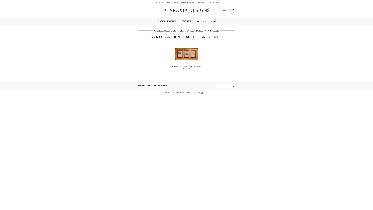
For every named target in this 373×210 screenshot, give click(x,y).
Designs (186, 10)
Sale (213, 21)
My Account (175, 2)
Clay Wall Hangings (166, 21)
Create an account (189, 2)
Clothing (186, 21)
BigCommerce (205, 93)
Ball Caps (201, 21)
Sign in (182, 2)
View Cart (211, 2)
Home (168, 2)
